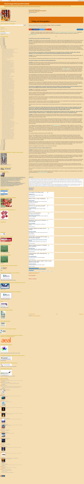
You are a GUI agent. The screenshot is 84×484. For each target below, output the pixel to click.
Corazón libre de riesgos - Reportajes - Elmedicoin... (8, 89)
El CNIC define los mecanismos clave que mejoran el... (8, 108)
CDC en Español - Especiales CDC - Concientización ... (8, 103)
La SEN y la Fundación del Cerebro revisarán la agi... (8, 117)
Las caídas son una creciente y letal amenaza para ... (8, 122)
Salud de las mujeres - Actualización (6, 128)
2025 (2, 38)
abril (2, 142)
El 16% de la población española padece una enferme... (8, 90)
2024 (2, 39)
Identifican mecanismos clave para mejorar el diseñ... (8, 96)
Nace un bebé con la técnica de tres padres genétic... (8, 111)
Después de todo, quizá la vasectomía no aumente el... (8, 130)
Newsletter (49, 29)
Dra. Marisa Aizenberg (5, 424)
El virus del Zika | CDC (4, 59)
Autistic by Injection (4, 446)
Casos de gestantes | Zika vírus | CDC (6, 61)
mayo (3, 141)
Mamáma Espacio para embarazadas (7, 470)
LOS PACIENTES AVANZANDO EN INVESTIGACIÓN (8, 71)
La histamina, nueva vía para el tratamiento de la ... (8, 93)
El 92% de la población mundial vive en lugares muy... (8, 94)
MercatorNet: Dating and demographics (34, 11)
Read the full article (32, 196)
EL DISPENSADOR (4, 385)
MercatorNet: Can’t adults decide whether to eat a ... (8, 118)
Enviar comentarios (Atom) (36, 315)
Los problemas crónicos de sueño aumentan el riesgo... (8, 113)
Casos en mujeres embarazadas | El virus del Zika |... (8, 62)
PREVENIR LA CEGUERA (5, 432)
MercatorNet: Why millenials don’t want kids (7, 79)
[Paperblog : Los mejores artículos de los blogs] (3, 234)
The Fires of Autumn (56, 125)
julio (2, 140)
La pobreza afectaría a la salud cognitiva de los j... (8, 95)
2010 (2, 149)
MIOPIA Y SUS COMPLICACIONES (9, 433)
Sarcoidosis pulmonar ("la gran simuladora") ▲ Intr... (8, 82)
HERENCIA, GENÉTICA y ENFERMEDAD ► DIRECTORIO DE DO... (10, 52)
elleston (33, 270)
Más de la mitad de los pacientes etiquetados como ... (8, 84)
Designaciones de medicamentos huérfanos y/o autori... (8, 69)
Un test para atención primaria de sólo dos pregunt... (8, 135)
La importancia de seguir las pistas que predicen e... (8, 136)
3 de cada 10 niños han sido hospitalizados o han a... (8, 106)
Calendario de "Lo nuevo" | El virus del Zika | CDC (8, 56)
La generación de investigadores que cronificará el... (8, 98)
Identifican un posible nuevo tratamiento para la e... (8, 64)
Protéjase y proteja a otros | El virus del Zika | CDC (8, 53)
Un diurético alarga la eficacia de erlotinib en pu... (7, 100)
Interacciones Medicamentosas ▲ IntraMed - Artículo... (8, 81)
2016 (2, 45)
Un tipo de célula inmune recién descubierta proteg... (8, 133)
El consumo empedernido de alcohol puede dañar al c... (8, 125)
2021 (2, 41)
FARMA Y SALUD (4, 466)
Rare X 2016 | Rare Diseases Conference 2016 (7, 70)
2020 (2, 42)
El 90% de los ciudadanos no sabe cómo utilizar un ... (8, 115)
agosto (3, 139)
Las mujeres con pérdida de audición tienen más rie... (8, 65)
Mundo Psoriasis (4, 452)
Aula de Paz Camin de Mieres (6, 418)
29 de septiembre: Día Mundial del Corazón (7, 78)
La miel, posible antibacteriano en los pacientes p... (8, 91)
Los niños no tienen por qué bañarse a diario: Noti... (8, 129)
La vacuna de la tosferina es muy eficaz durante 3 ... (8, 88)
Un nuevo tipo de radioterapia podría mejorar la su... (8, 67)
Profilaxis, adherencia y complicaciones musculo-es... (8, 134)
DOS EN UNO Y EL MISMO (5, 430)
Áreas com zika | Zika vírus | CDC (6, 57)
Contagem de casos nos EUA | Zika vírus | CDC (7, 60)
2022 (2, 40)
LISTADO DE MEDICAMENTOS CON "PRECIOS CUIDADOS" (9, 467)
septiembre (3, 48)
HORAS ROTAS (4, 406)
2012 (2, 147)
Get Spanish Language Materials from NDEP (7, 120)
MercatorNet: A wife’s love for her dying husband (7, 50)
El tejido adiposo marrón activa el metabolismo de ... (8, 66)
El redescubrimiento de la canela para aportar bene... (8, 85)
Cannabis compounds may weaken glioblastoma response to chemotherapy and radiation (12, 380)
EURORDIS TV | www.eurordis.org (6, 74)
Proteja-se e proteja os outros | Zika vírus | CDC (7, 51)
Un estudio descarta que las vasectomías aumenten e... (8, 112)
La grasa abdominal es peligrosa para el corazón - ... (8, 86)
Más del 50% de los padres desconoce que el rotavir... (8, 116)
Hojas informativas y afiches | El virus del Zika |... (8, 55)
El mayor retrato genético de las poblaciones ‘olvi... (8, 137)
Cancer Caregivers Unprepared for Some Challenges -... (8, 102)
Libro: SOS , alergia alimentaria (5, 119)
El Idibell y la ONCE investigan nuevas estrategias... (8, 132)
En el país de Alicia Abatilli (5, 389)
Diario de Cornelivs (4, 412)
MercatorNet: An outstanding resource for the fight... (8, 49)
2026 (2, 37)
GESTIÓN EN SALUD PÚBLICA (6, 382)
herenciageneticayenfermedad (16, 4)
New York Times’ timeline (64, 186)
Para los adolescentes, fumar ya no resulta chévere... (8, 124)
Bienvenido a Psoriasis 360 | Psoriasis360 (7, 472)
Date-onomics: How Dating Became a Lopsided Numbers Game (65, 32)
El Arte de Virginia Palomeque (6, 438)
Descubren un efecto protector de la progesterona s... (8, 107)
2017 (2, 44)
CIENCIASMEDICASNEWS (5, 379)
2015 (2, 145)
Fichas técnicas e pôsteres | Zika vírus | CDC (7, 54)
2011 (2, 148)
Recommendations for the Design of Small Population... (8, 72)
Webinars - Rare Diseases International (6, 73)
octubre (3, 47)
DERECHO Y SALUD (4, 471)
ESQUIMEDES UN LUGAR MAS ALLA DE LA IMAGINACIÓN (10, 458)
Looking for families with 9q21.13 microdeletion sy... (8, 76)
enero (3, 144)
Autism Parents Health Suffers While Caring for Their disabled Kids (13, 447)
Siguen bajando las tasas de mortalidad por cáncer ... (8, 127)
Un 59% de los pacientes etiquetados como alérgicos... (8, 99)
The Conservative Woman (42, 172)
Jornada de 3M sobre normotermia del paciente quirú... (8, 105)
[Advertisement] (36, 307)
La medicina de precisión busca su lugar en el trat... (8, 101)
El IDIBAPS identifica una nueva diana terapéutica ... (8, 83)
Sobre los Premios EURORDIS (5, 77)
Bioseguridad (3, 395)
